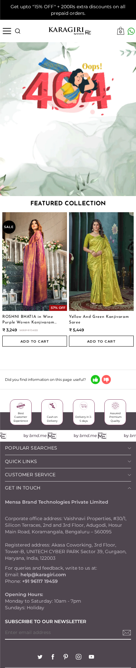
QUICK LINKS (21, 461)
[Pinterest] (66, 657)
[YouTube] (91, 657)
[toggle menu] (7, 31)
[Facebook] (53, 657)
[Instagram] (79, 657)
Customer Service (30, 475)
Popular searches (31, 448)
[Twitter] (40, 657)
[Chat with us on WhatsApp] (131, 31)
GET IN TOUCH (23, 488)
